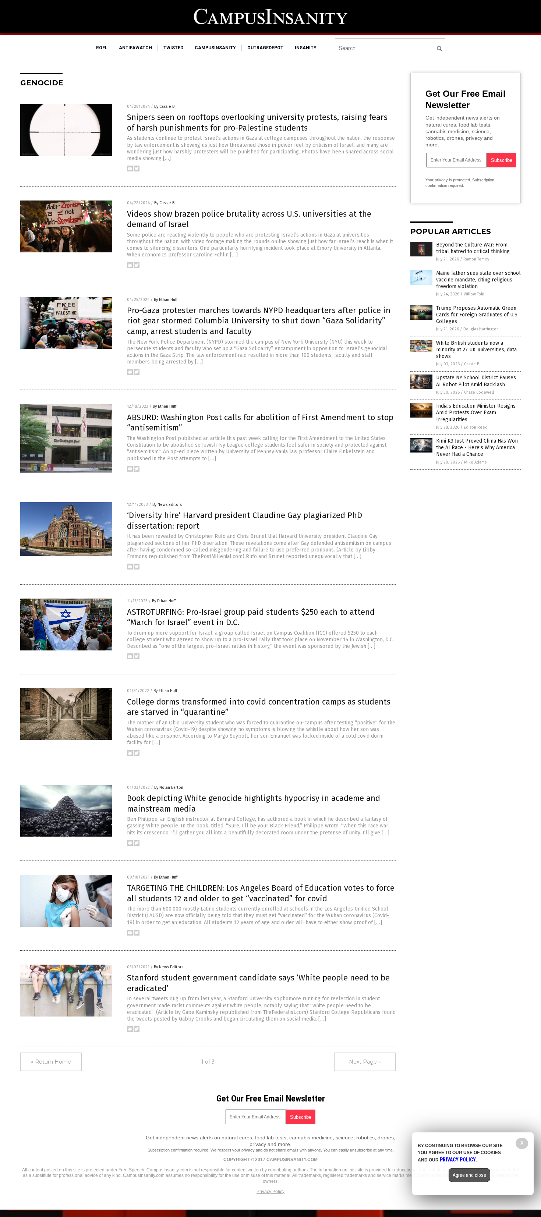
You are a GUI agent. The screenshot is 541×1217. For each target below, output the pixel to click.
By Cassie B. (165, 106)
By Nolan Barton (168, 787)
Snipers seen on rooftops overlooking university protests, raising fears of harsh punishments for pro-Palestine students (257, 122)
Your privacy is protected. (448, 180)
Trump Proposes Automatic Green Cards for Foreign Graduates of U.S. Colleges (477, 314)
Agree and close (469, 1175)
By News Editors (167, 504)
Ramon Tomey (476, 259)
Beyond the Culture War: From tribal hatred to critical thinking (473, 248)
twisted (173, 47)
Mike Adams (475, 462)
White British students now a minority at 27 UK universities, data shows (476, 349)
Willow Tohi (474, 294)
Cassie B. (472, 364)
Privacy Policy (270, 1191)
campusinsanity (215, 47)
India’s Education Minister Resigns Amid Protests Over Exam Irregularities (476, 412)
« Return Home (51, 1061)
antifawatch (135, 47)
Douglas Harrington (481, 329)
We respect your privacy (233, 1150)
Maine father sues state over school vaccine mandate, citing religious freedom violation (478, 280)
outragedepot (265, 47)
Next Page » (365, 1061)
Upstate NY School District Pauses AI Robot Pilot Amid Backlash (476, 381)
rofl (101, 47)
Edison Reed (476, 427)
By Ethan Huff (165, 299)
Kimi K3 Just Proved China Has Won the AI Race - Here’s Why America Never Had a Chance (477, 447)
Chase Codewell (479, 392)
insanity (306, 47)
